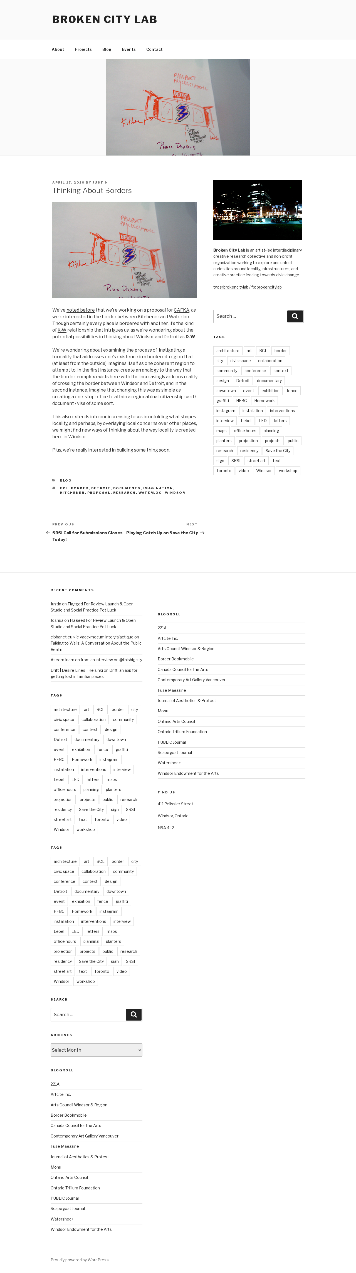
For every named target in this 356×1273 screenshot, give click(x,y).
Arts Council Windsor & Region (79, 1104)
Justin (100, 182)
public (293, 440)
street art (257, 460)
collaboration (270, 360)
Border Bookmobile (69, 1115)
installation (253, 410)
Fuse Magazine (65, 1146)
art (249, 350)
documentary (269, 380)
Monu (56, 1167)
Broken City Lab (105, 19)
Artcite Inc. (61, 1094)
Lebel (246, 420)
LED (263, 420)
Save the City (278, 450)
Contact (154, 49)
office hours (245, 430)
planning (271, 430)
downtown (226, 390)
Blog (107, 49)
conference (255, 370)
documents (127, 488)
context (280, 370)
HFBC (241, 400)
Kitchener (72, 493)
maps (221, 430)
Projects (83, 49)
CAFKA (181, 310)
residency (249, 450)
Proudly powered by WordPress (80, 1259)
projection (248, 440)
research (124, 493)
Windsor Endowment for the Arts (81, 1229)
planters (224, 440)
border (80, 488)
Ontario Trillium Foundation (75, 1188)
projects (273, 440)
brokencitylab (269, 287)
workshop (288, 470)
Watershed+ (62, 1219)
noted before (80, 310)
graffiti (222, 400)
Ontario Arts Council (69, 1177)
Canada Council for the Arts (76, 1125)
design (222, 380)
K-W (62, 330)
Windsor (175, 493)
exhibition (270, 390)
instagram (225, 410)
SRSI (235, 460)
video (244, 470)
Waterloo (150, 493)
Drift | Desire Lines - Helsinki (77, 670)
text (277, 460)
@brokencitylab (234, 287)
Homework (264, 400)
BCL (64, 488)
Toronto (223, 470)
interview (225, 420)
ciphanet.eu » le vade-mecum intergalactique (92, 637)
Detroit (101, 488)
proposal (99, 493)
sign (220, 460)
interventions (282, 410)
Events (129, 49)
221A (55, 1084)
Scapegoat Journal (68, 1208)
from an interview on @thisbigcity (111, 659)
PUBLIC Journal (65, 1198)
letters (280, 420)
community (226, 370)
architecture (227, 350)
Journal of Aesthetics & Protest (80, 1156)
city (219, 360)
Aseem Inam (62, 659)
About (58, 49)
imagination (158, 488)
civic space (240, 360)
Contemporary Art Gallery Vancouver (84, 1136)
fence (292, 390)
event (248, 390)
